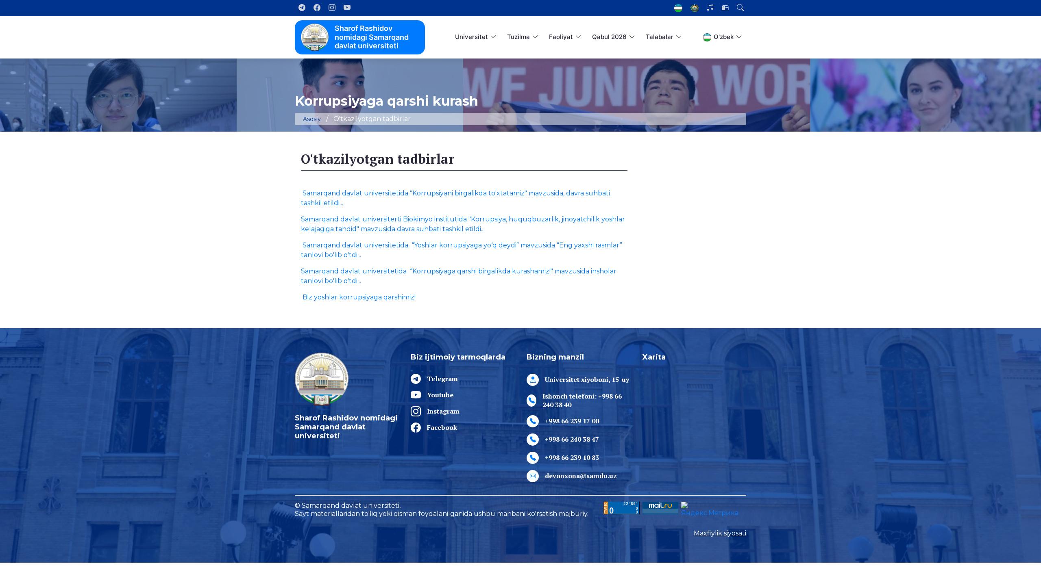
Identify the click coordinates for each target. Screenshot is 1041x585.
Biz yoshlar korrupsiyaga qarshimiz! (358, 297)
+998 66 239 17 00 (572, 420)
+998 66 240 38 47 (572, 439)
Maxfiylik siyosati (720, 533)
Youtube (440, 394)
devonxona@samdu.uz (581, 475)
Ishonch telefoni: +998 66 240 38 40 (582, 400)
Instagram (443, 411)
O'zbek (724, 37)
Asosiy (312, 119)
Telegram (442, 378)
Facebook (442, 427)
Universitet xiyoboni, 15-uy (587, 379)
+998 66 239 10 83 (572, 457)
